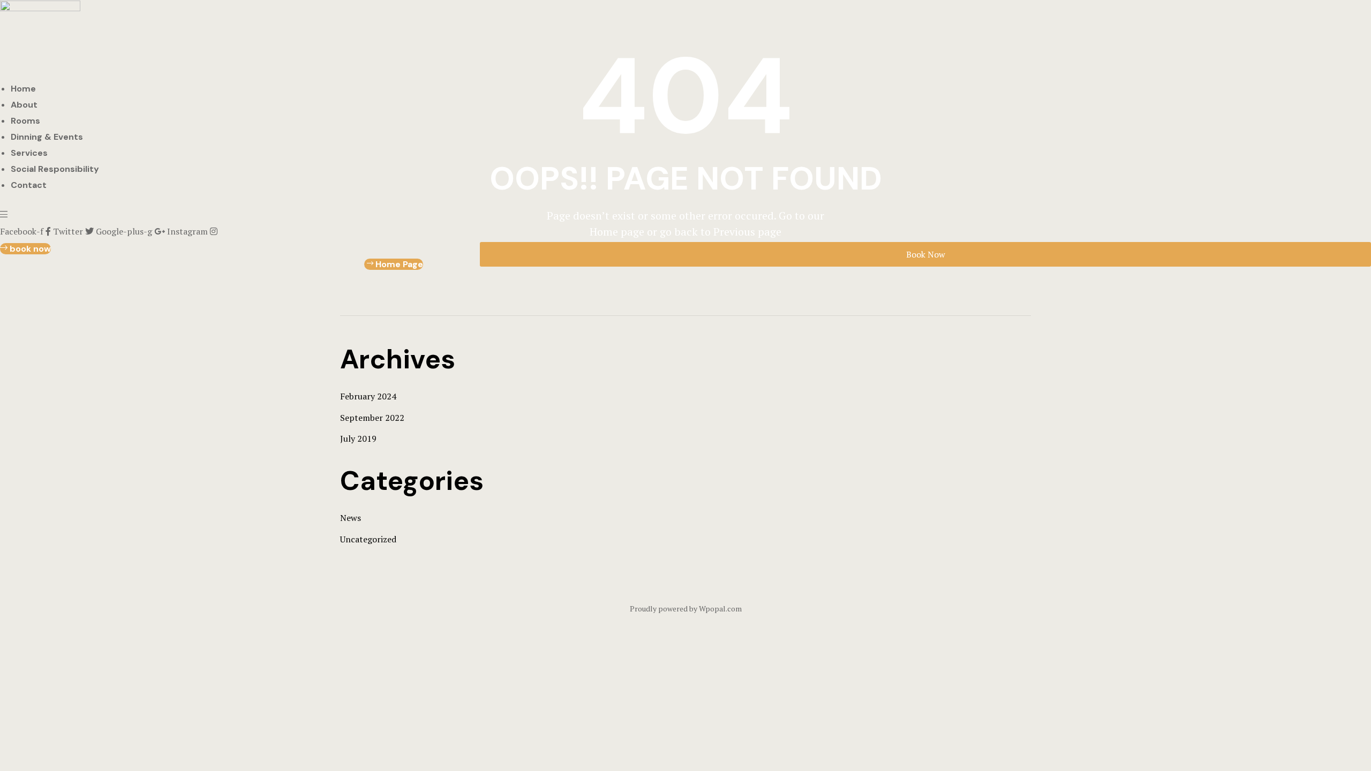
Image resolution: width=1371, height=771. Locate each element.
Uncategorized (368, 539)
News (350, 518)
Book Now (925, 254)
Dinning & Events (47, 136)
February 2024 (368, 396)
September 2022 (372, 418)
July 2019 (358, 438)
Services (29, 152)
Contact (29, 185)
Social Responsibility (55, 169)
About (24, 104)
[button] (25, 248)
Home (23, 88)
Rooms (25, 120)
